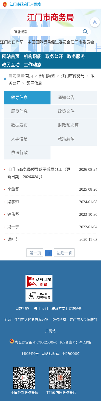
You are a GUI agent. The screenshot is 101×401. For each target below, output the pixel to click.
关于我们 (41, 308)
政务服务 (76, 56)
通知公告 (66, 97)
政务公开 (54, 56)
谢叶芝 (13, 239)
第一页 (35, 253)
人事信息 (19, 139)
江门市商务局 (50, 17)
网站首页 (11, 56)
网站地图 (22, 308)
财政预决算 (68, 125)
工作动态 (32, 64)
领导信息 (34, 83)
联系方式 (58, 308)
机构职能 (32, 56)
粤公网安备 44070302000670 (35, 342)
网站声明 (76, 308)
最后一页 (65, 253)
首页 (29, 76)
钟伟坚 (13, 214)
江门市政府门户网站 (25, 4)
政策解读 (66, 139)
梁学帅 (13, 202)
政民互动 (11, 64)
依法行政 (19, 152)
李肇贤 (13, 189)
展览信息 (19, 111)
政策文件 (66, 111)
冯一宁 (13, 227)
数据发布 (19, 125)
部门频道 (47, 76)
